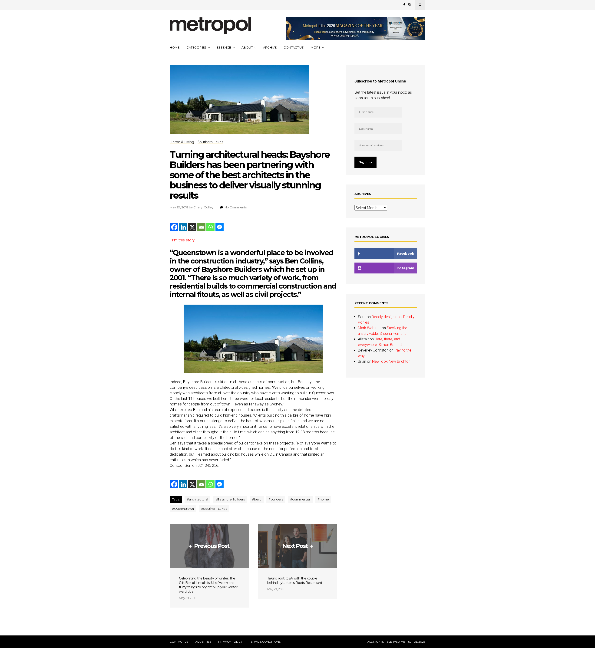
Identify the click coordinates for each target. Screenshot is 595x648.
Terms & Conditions (265, 641)
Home (174, 47)
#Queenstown (183, 508)
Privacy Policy (230, 641)
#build (256, 499)
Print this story (182, 240)
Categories (196, 47)
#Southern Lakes (214, 508)
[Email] (201, 227)
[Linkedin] (183, 227)
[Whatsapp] (210, 227)
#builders (276, 499)
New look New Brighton (391, 361)
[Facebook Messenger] (219, 227)
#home (323, 499)
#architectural (197, 499)
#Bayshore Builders (230, 499)
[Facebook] (174, 227)
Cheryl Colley (203, 207)
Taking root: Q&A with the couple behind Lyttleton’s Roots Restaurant (294, 580)
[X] (192, 227)
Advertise (203, 641)
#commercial (300, 499)
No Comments (236, 207)
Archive (270, 47)
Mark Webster (369, 328)
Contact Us (294, 47)
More (315, 47)
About (247, 47)
